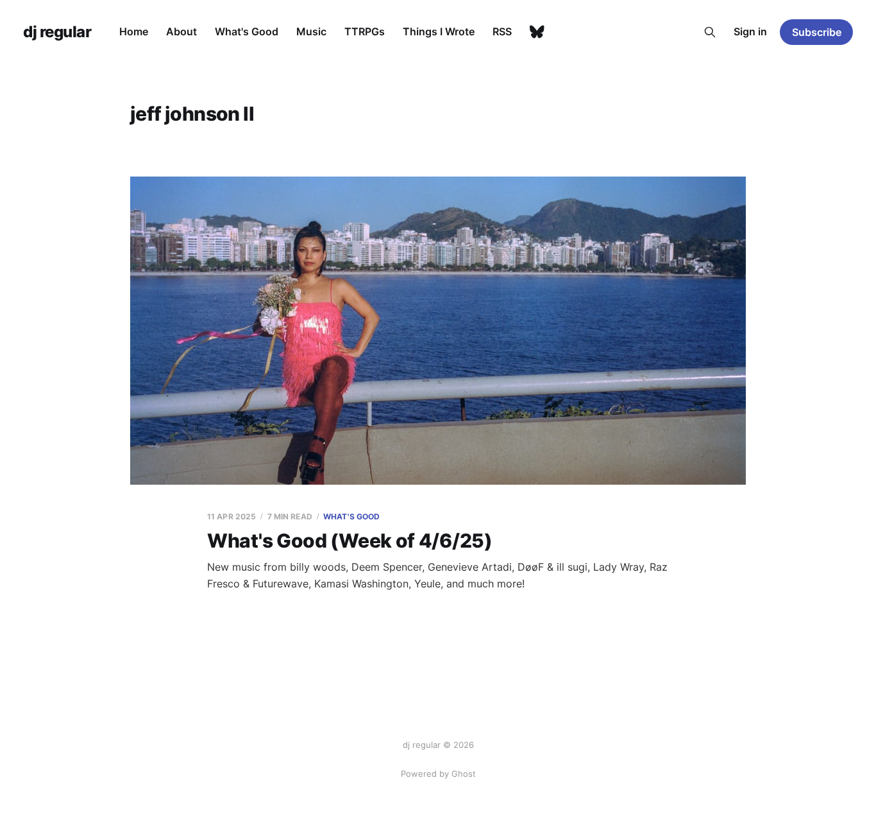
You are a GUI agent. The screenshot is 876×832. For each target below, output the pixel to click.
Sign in (750, 31)
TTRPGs (364, 31)
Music (311, 31)
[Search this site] (710, 32)
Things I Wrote (439, 31)
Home (133, 31)
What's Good (246, 31)
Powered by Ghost (438, 773)
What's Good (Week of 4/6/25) (350, 540)
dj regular (57, 32)
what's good (351, 516)
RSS (502, 31)
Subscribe (816, 32)
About (181, 31)
